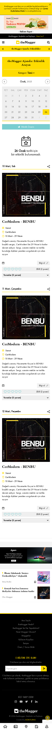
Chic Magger (7, 597)
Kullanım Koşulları (26, 639)
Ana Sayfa (26, 620)
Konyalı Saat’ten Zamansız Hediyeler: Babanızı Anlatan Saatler (18, 590)
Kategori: (25, 72)
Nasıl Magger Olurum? (26, 632)
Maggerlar (26, 636)
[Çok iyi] (19, 269)
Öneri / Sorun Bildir (26, 647)
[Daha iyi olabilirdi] (8, 269)
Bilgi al (42, 263)
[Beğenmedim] (5, 269)
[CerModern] (26, 194)
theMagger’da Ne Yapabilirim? (26, 628)
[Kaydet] (35, 582)
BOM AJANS (31, 720)
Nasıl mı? (40, 36)
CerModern (10, 232)
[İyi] (16, 269)
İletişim (26, 643)
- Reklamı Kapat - (26, 31)
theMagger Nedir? (26, 624)
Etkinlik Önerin (27, 126)
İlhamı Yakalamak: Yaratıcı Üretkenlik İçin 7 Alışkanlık (15, 574)
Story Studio (6, 582)
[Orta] (12, 269)
